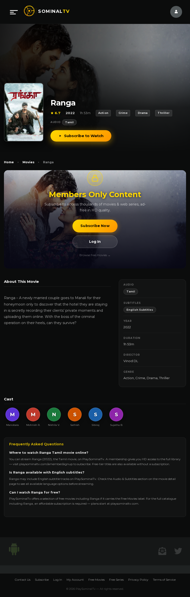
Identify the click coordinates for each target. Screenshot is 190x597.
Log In (95, 241)
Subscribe (42, 579)
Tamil (69, 122)
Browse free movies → (95, 255)
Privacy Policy (138, 579)
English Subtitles (139, 309)
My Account (75, 579)
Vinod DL (130, 361)
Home (9, 162)
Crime (140, 378)
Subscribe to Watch (83, 135)
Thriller (164, 378)
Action (128, 378)
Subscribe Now (95, 226)
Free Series (116, 579)
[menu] (14, 12)
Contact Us (22, 579)
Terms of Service (164, 579)
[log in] (173, 12)
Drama (152, 378)
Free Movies (96, 579)
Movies (28, 162)
